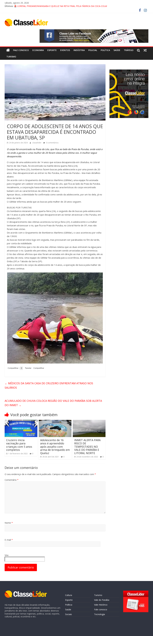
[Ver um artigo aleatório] (145, 50)
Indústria (79, 50)
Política (105, 50)
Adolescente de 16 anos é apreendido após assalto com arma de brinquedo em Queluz (55, 446)
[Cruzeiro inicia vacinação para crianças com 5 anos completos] (21, 421)
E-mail (9, 539)
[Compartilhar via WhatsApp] (38, 368)
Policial (92, 50)
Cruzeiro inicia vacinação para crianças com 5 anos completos (19, 445)
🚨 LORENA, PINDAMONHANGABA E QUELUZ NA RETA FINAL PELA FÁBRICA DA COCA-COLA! (60, 6)
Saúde (117, 50)
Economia (38, 50)
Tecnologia (99, 614)
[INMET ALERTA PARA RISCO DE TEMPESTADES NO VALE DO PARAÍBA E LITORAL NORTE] (89, 421)
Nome (9, 522)
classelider (37, 142)
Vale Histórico (100, 604)
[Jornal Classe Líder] (8, 50)
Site (7, 555)
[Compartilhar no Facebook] (12, 368)
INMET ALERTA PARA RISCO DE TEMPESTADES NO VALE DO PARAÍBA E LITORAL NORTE (87, 446)
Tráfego (128, 50)
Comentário (11, 479)
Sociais (68, 614)
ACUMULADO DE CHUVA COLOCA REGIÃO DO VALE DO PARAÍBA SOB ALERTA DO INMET (53, 403)
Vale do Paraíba (101, 599)
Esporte (52, 50)
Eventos (65, 50)
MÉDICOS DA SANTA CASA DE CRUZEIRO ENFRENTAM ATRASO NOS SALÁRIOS (49, 385)
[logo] (26, 592)
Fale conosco (21, 50)
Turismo (11, 56)
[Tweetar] (27, 368)
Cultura (68, 595)
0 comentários (52, 142)
